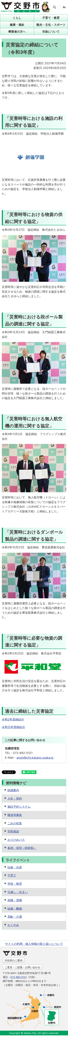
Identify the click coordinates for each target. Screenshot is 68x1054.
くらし (17, 18)
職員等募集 (14, 815)
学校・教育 (14, 884)
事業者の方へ (17, 31)
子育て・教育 (51, 18)
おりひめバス (16, 840)
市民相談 (13, 831)
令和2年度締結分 (13, 719)
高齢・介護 (14, 916)
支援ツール (64, 7)
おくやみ (13, 925)
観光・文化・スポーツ (50, 24)
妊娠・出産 (14, 867)
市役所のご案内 (13, 960)
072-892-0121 (18, 977)
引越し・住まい (17, 892)
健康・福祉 (17, 24)
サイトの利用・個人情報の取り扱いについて (34, 944)
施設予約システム (19, 806)
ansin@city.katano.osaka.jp (35, 757)
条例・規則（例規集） (21, 848)
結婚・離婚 (14, 908)
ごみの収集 (14, 823)
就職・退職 (14, 900)
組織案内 (13, 790)
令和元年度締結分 (13, 727)
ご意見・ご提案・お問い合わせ (22, 967)
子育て (11, 875)
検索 (54, 7)
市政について (51, 31)
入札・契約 (14, 798)
